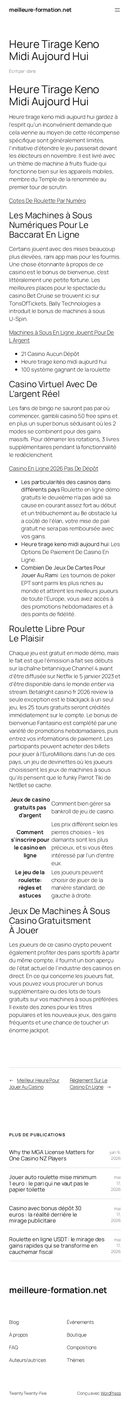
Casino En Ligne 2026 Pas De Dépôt (53, 468)
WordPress (111, 1393)
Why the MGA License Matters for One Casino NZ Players (51, 1155)
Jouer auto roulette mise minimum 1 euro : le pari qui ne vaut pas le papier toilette (52, 1183)
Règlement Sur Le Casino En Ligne (88, 1083)
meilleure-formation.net (40, 10)
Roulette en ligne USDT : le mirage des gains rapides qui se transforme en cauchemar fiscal (57, 1245)
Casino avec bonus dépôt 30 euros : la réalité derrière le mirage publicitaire (45, 1214)
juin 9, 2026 (115, 1155)
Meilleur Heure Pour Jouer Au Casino (34, 1083)
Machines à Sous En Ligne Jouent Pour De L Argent (61, 336)
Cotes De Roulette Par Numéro (47, 200)
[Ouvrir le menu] (117, 10)
